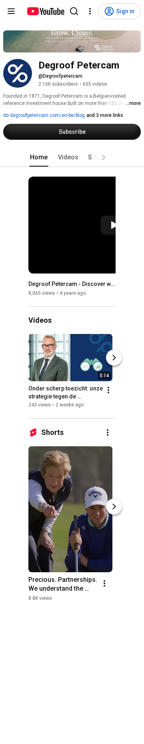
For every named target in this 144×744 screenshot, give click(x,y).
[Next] (114, 358)
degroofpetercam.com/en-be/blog (47, 115)
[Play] (114, 225)
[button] (103, 157)
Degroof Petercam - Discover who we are (72, 284)
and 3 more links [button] (104, 115)
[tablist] (72, 157)
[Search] (74, 11)
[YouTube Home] (45, 11)
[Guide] (11, 11)
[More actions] (108, 390)
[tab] (38, 157)
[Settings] (90, 11)
